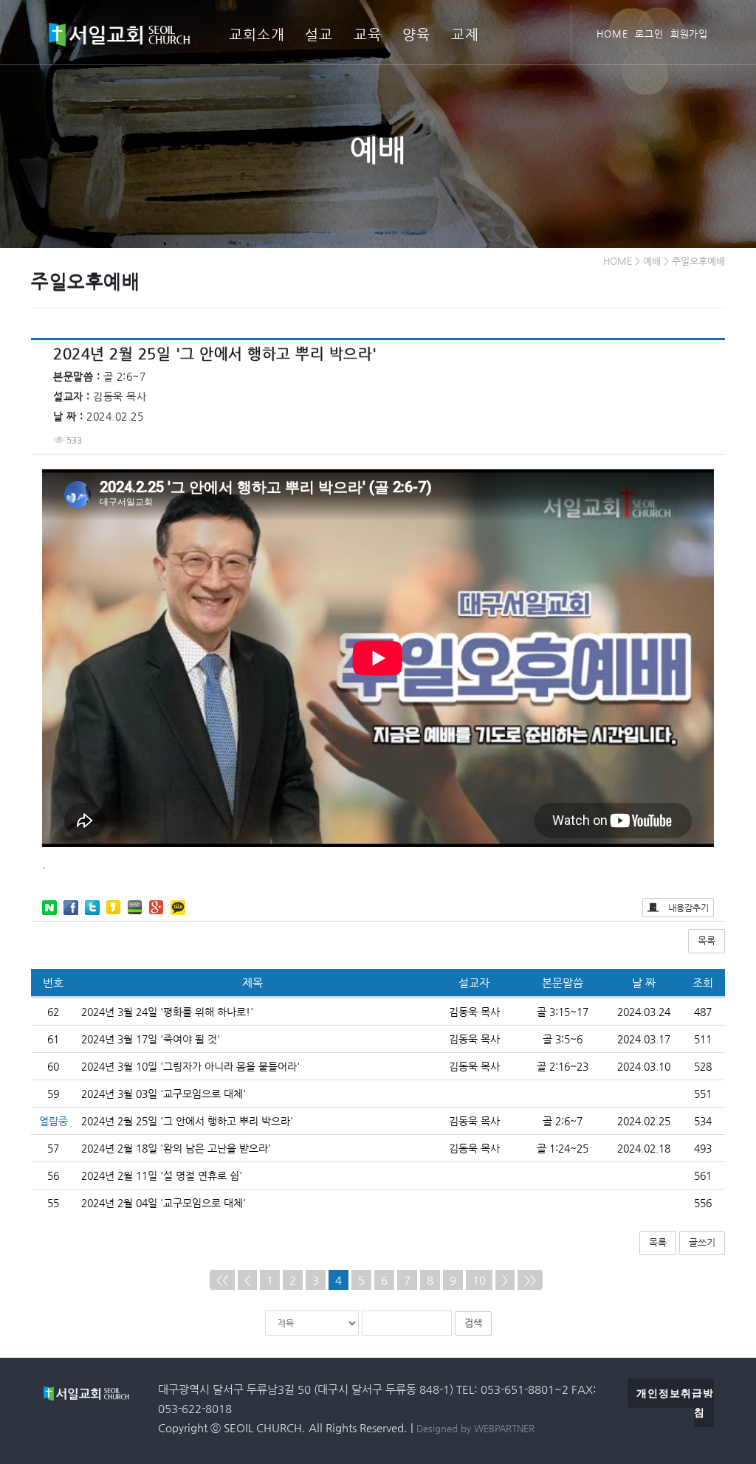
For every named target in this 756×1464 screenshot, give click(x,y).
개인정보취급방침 (675, 1402)
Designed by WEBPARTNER (475, 1428)
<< (222, 1280)
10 (479, 1280)
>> (530, 1280)
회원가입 (689, 33)
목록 (706, 940)
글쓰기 (702, 1242)
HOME (612, 33)
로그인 (649, 33)
